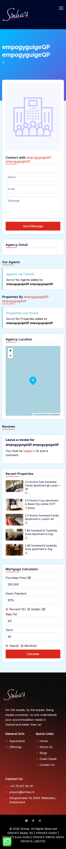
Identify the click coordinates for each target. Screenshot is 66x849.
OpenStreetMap (42, 414)
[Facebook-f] (33, 820)
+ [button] (10, 350)
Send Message (33, 226)
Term (9, 630)
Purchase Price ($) (18, 578)
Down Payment (16, 593)
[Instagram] (39, 820)
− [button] (10, 356)
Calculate (33, 654)
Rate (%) (11, 614)
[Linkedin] (26, 820)
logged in (29, 451)
